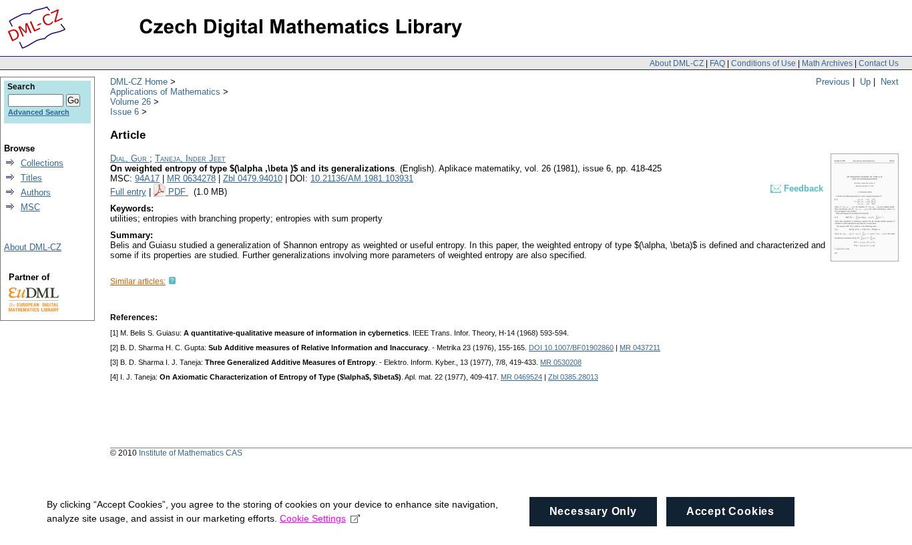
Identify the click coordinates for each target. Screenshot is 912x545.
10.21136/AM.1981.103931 (361, 178)
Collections (42, 163)
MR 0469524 (521, 377)
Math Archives (827, 63)
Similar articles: (138, 281)
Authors (36, 192)
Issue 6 (124, 112)
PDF (178, 192)
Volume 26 (130, 102)
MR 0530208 (561, 362)
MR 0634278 (191, 178)
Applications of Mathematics (165, 92)
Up (865, 82)
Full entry (128, 192)
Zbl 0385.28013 (573, 377)
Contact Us (879, 63)
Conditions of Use (763, 63)
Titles (31, 178)
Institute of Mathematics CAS (190, 453)
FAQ (717, 63)
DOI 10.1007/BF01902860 (571, 348)
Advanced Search (38, 112)
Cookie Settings (313, 518)
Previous (833, 82)
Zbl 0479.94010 (252, 178)
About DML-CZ (677, 63)
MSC (30, 207)
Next (890, 82)
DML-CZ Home (139, 82)
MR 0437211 (640, 348)
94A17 (147, 178)
